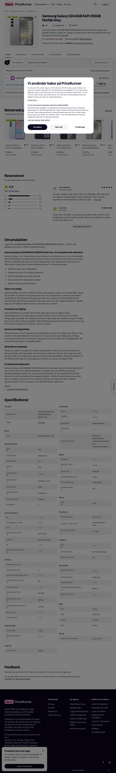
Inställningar (80, 127)
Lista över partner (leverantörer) (39, 120)
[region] (59, 105)
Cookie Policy (32, 100)
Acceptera (37, 127)
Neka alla (59, 127)
